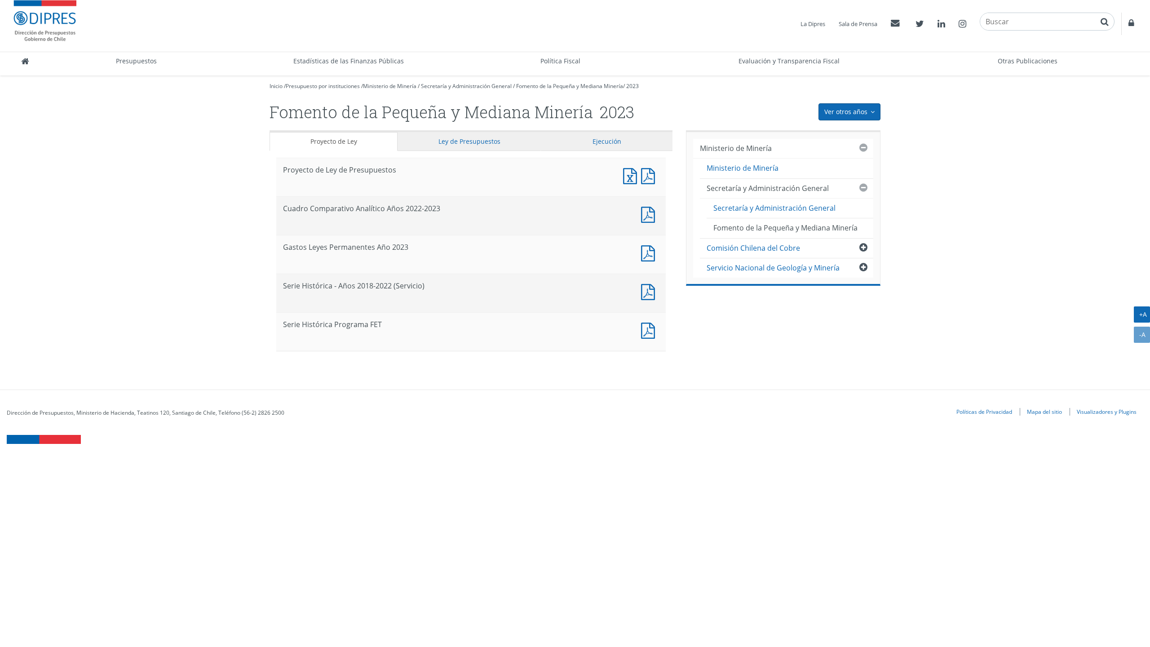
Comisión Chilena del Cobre (753, 248)
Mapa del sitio (1044, 411)
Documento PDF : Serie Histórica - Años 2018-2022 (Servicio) (650, 291)
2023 (632, 86)
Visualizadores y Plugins (1107, 411)
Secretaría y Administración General (466, 86)
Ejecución (607, 141)
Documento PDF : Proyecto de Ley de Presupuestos (650, 175)
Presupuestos (136, 61)
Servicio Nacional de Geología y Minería (773, 268)
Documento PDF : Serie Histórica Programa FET (650, 329)
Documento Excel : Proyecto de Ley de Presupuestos (632, 175)
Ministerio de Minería (389, 86)
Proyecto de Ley (333, 141)
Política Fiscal (560, 61)
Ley (469, 141)
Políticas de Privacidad (984, 411)
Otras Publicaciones (1027, 61)
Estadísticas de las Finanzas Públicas (348, 61)
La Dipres (813, 24)
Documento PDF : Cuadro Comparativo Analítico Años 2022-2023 (650, 214)
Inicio (276, 86)
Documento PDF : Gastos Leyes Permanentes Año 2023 (650, 252)
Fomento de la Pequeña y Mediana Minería (569, 86)
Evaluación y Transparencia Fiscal (789, 61)
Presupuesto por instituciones (323, 86)
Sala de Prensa (858, 24)
